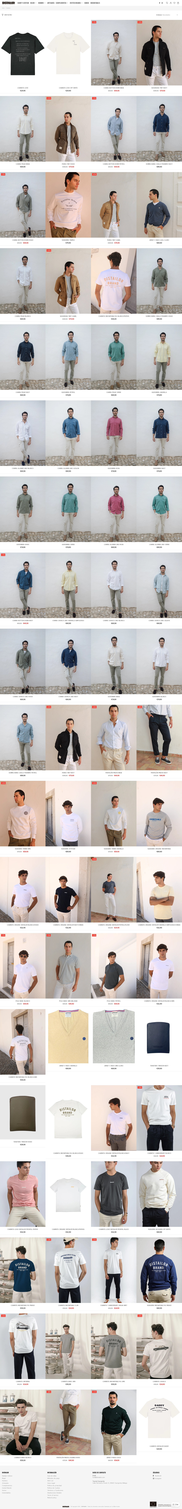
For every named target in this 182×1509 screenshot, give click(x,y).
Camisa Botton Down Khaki (22, 240)
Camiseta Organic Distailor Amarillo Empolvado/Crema (159, 925)
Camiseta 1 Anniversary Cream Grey (113, 1305)
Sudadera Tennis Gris (23, 849)
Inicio (3, 8)
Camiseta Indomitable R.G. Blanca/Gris (23, 1077)
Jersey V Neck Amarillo (68, 1066)
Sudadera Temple (68, 240)
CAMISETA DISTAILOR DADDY (159, 1446)
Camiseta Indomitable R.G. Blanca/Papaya (113, 316)
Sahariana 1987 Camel (68, 316)
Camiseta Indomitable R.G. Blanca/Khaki (68, 1153)
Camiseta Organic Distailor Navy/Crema (68, 925)
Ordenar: (159, 15)
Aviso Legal (51, 1483)
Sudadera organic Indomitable (159, 849)
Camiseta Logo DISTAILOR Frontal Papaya (22, 1229)
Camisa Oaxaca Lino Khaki (23, 697)
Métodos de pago (53, 1478)
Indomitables (6, 1493)
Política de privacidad (54, 1486)
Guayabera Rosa (114, 468)
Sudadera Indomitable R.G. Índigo (159, 1305)
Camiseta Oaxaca (159, 1381)
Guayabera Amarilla (159, 392)
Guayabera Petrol (68, 392)
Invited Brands (6, 1488)
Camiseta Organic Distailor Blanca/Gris (159, 1001)
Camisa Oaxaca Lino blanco (113, 620)
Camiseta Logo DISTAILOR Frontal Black (114, 1229)
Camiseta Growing (23, 1381)
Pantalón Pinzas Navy (159, 773)
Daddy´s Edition (7, 1476)
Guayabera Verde (68, 544)
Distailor (8, 3)
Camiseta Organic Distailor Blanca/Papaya (68, 1229)
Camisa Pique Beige (23, 164)
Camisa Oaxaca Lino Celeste (159, 620)
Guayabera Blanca (159, 697)
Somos (4, 1490)
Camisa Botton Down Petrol (114, 164)
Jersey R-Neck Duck (114, 1457)
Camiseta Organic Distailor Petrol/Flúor (113, 925)
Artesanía (5, 1483)
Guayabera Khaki (23, 544)
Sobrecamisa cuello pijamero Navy (159, 164)
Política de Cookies (53, 1488)
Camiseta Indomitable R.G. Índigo (23, 1305)
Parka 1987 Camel (113, 240)
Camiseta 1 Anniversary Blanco (159, 1153)
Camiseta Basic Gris (68, 1381)
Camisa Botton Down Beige (114, 88)
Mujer (4, 1478)
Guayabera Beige (114, 697)
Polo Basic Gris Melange (68, 1001)
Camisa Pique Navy (23, 392)
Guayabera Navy (159, 468)
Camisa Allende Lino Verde (159, 544)
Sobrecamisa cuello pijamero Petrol (23, 773)
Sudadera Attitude (68, 849)
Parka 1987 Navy (68, 773)
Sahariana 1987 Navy (159, 88)
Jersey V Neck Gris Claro (113, 1066)
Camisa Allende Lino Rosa (114, 544)
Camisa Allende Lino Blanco (22, 468)
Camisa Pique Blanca (23, 316)
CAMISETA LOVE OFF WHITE (68, 88)
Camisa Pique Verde (113, 392)
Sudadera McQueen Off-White (159, 1229)
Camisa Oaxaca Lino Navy (68, 697)
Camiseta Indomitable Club (68, 1305)
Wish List (50, 1481)
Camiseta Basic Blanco (22, 1457)
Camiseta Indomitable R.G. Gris (114, 1381)
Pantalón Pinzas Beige (114, 773)
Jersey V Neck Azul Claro (159, 240)
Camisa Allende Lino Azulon (68, 468)
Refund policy (51, 1498)
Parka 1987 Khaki (68, 164)
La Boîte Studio (116, 1506)
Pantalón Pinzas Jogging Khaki (68, 1457)
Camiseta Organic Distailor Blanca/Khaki (23, 925)
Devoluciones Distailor (54, 1493)
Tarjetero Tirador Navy (159, 1066)
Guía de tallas (51, 1476)
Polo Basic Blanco (23, 1001)
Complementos (7, 1486)
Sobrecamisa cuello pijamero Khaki (159, 316)
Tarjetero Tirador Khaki (22, 1142)
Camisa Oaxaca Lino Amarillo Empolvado (68, 620)
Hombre (4, 1481)
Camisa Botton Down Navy (23, 620)
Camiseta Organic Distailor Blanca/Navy (113, 1153)
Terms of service (52, 1495)
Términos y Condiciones (55, 1490)
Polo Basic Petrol (114, 1001)
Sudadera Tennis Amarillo (114, 849)
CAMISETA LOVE (22, 88)
